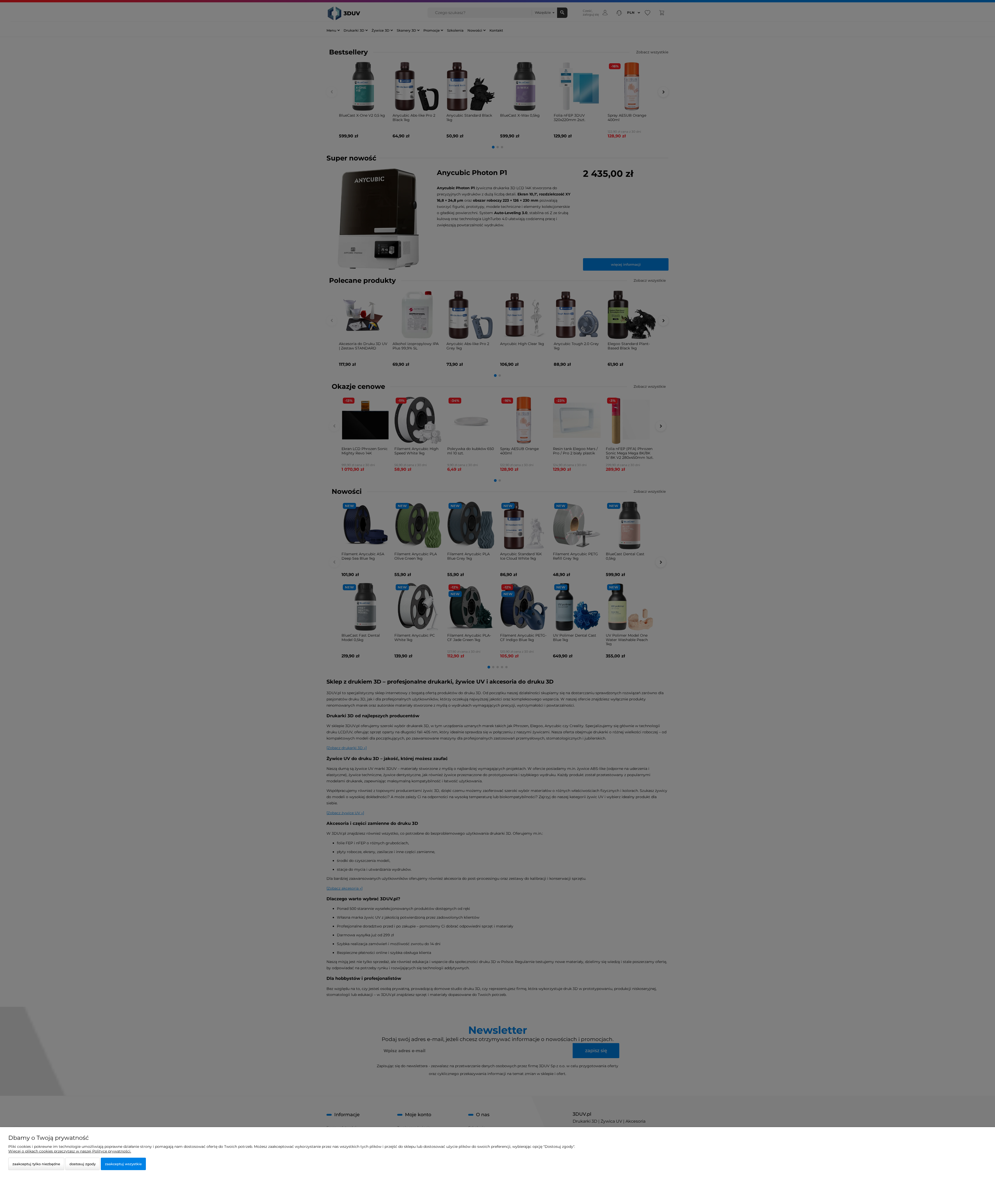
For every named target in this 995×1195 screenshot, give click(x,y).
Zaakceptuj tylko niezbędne (36, 1164)
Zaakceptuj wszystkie (123, 1164)
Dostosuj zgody (82, 1164)
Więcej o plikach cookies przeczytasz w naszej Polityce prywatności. (69, 1151)
